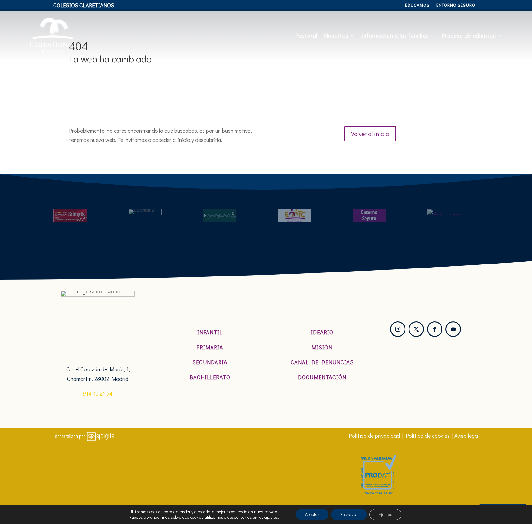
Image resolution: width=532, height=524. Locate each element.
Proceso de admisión (469, 35)
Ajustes (385, 514)
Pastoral (306, 35)
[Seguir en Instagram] (397, 329)
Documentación (322, 377)
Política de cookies (428, 435)
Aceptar (312, 514)
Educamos (417, 5)
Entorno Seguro (455, 5)
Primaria (209, 347)
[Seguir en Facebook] (434, 329)
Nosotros (336, 35)
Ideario (322, 332)
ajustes (271, 517)
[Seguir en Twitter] (416, 329)
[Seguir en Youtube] (453, 329)
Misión (322, 347)
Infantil (210, 332)
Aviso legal (466, 435)
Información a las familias (395, 35)
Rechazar (349, 514)
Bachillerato (210, 377)
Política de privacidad (374, 435)
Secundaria (210, 362)
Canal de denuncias (322, 362)
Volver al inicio (370, 134)
